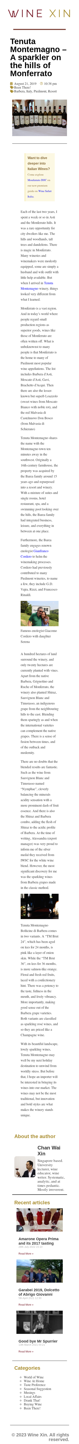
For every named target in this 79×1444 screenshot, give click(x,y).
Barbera (19, 91)
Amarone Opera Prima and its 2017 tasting (39, 1241)
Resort (52, 91)
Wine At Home (34, 1381)
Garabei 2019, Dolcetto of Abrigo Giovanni (39, 1292)
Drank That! (32, 1400)
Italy (29, 91)
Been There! (22, 87)
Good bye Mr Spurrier (38, 1341)
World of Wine (34, 1377)
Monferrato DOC (37, 180)
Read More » (26, 1253)
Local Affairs (33, 1396)
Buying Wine (33, 1404)
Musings (29, 1392)
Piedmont (40, 91)
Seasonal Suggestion (37, 1388)
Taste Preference (35, 1384)
